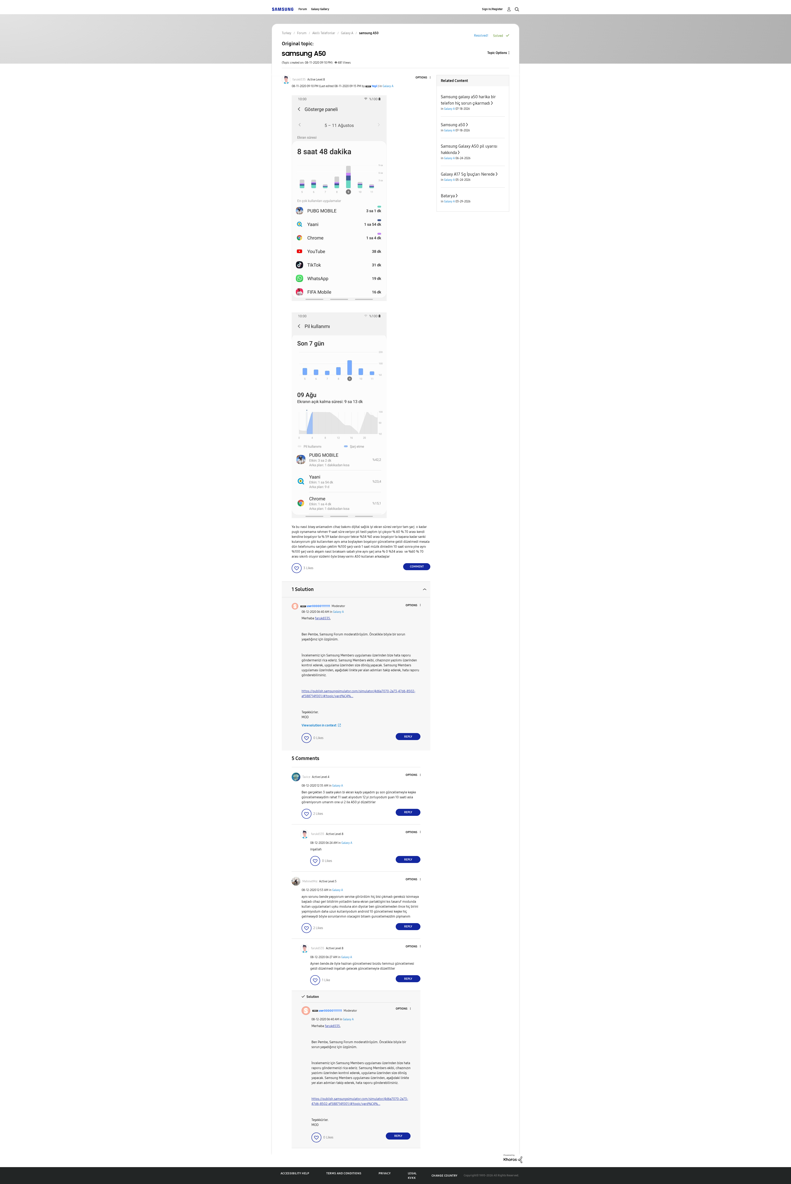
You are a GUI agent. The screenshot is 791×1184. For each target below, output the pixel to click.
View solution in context (319, 725)
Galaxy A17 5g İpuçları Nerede (468, 174)
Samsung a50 (453, 124)
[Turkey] (282, 9)
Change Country (445, 1175)
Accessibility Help (295, 1173)
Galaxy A (388, 86)
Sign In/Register (492, 9)
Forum (302, 9)
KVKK (412, 1178)
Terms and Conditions (343, 1173)
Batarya (448, 195)
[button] (423, 78)
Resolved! (481, 35)
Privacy (385, 1173)
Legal (412, 1173)
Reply (408, 736)
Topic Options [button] (497, 53)
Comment (417, 566)
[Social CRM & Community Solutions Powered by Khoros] (513, 1158)
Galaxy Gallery (320, 9)
